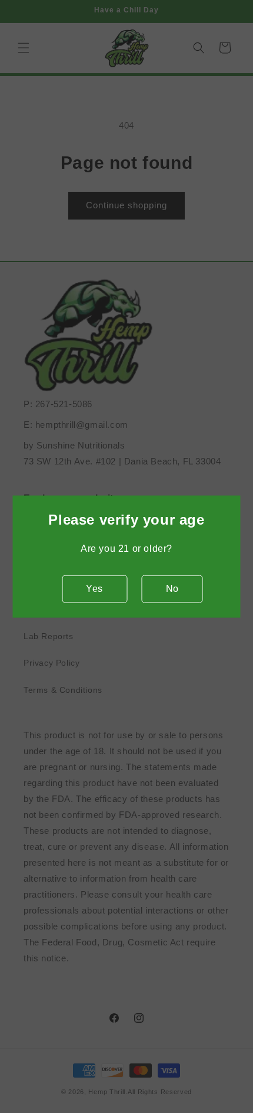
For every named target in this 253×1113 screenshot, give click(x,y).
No (172, 589)
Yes (94, 589)
